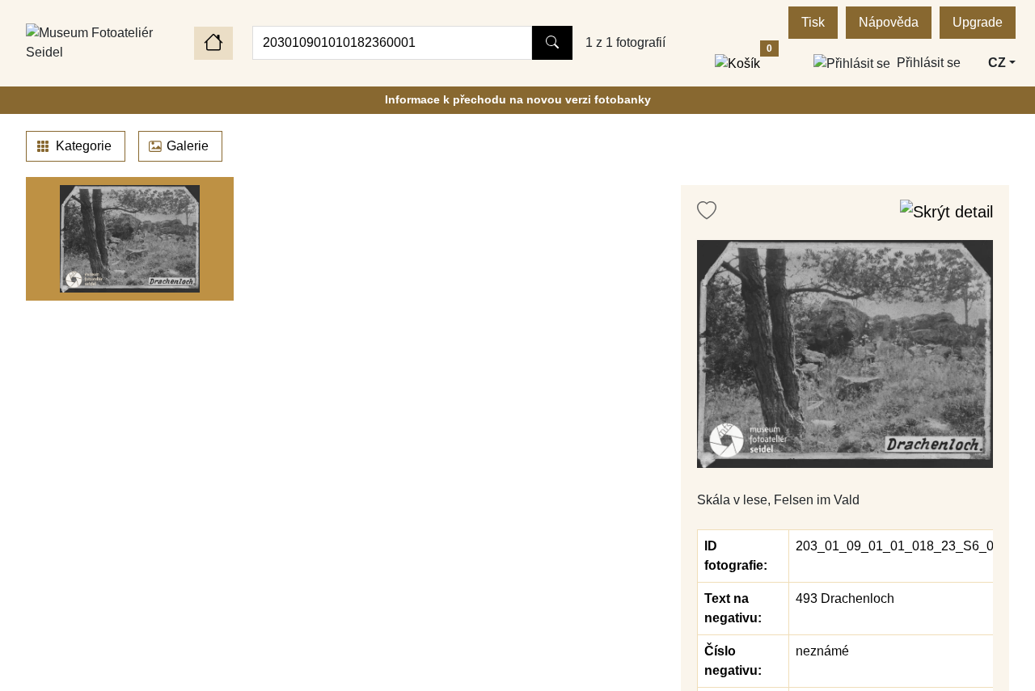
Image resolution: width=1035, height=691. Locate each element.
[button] (845, 354)
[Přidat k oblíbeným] (707, 211)
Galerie (188, 146)
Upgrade (978, 22)
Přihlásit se (929, 63)
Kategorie (82, 146)
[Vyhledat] (552, 43)
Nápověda (889, 22)
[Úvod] (213, 43)
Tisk (813, 22)
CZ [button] (997, 63)
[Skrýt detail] (946, 211)
